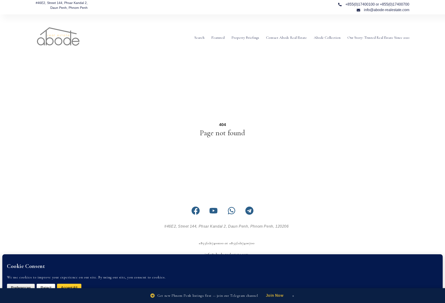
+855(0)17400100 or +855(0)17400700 (226, 243)
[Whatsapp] (231, 210)
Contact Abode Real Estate (286, 37)
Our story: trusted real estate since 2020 (378, 37)
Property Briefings (245, 37)
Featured (218, 37)
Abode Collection (327, 37)
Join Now (274, 295)
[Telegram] (249, 210)
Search (199, 37)
